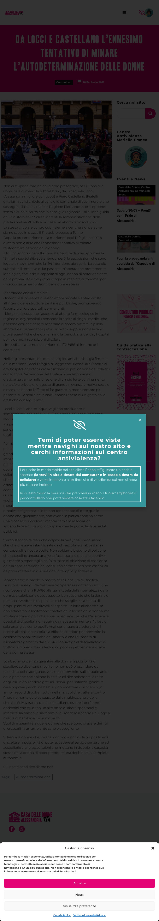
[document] (79, 460)
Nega (79, 895)
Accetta (79, 883)
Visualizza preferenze (79, 906)
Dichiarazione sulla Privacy (89, 915)
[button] (153, 848)
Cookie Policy (62, 915)
